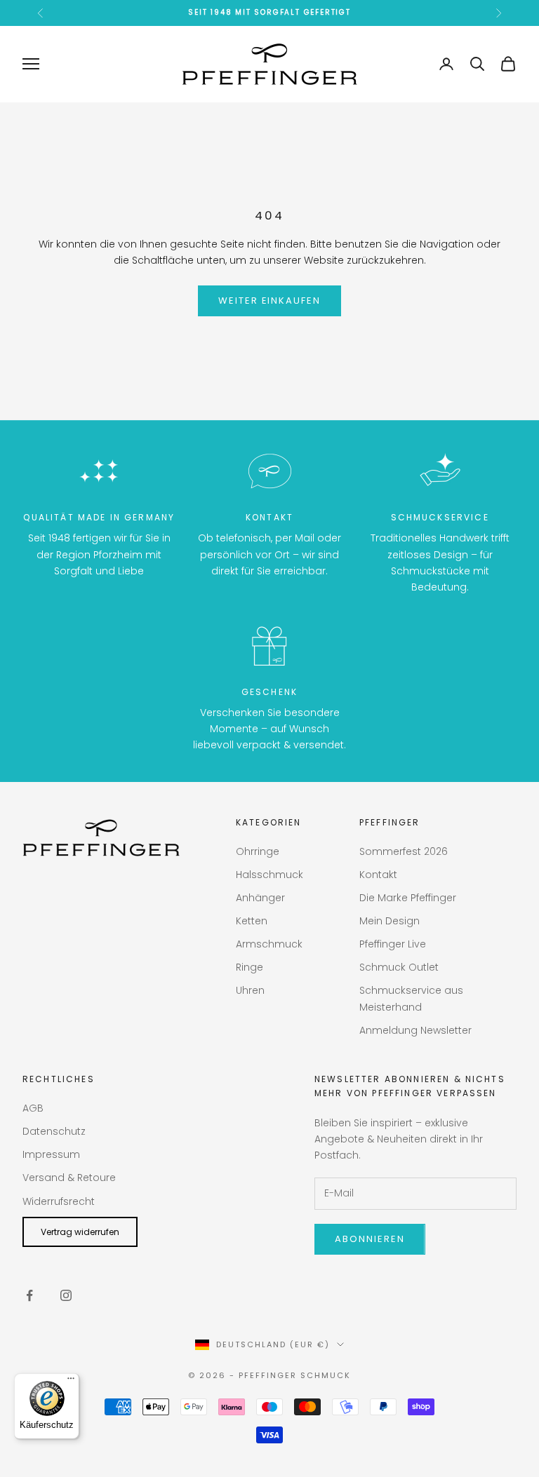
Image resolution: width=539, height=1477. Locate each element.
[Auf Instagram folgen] (66, 1295)
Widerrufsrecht (58, 1201)
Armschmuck (269, 944)
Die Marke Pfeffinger (407, 898)
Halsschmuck (269, 875)
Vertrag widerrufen (80, 1232)
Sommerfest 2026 (403, 851)
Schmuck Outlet (399, 967)
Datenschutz (54, 1131)
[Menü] (70, 1381)
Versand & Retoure (69, 1178)
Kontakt (378, 875)
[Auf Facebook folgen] (29, 1295)
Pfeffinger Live (392, 944)
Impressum (51, 1154)
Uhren (250, 990)
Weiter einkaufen (269, 300)
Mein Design (389, 921)
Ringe (249, 967)
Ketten (251, 921)
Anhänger (260, 898)
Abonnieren (370, 1239)
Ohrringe (257, 851)
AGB (33, 1108)
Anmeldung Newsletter (415, 1030)
